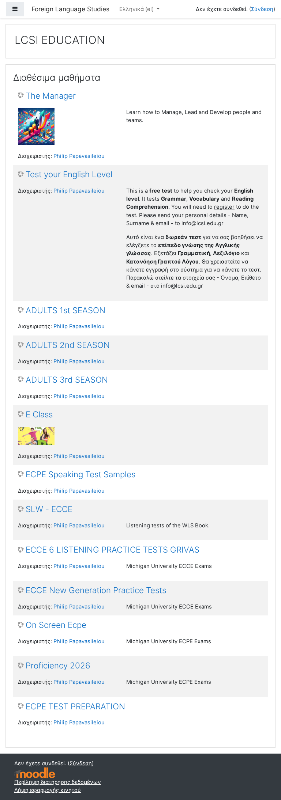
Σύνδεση (262, 9)
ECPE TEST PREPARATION (75, 706)
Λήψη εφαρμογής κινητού (47, 790)
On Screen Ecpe (56, 625)
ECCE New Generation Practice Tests (96, 590)
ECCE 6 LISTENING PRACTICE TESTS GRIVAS (112, 549)
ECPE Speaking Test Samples (80, 474)
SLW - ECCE (49, 509)
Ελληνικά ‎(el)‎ (137, 9)
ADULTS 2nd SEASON (68, 345)
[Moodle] (34, 772)
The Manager (51, 96)
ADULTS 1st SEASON (65, 310)
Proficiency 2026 (58, 665)
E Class (39, 414)
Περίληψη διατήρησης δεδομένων (57, 782)
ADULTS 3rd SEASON (67, 379)
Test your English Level (69, 174)
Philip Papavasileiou (79, 156)
